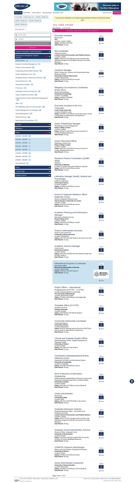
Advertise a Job (58, 13)
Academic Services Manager (67, 246)
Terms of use (87, 478)
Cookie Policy (103, 478)
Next (63, 475)
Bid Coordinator (61, 51)
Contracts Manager (63, 70)
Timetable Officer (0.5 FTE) (67, 305)
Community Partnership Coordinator (70, 321)
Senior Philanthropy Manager (67, 123)
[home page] (22, 6)
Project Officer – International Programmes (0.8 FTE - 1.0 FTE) (69, 288)
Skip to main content (7, 1)
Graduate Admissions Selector (68, 409)
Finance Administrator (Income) (68, 230)
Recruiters (117, 13)
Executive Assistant (63, 35)
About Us (22, 481)
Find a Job (18, 13)
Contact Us (29, 481)
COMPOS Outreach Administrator (69, 447)
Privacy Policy (95, 478)
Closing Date (66, 28)
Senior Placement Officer (66, 141)
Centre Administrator (64, 393)
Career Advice (36, 13)
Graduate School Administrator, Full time (72, 430)
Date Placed (56, 28)
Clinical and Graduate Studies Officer (71, 338)
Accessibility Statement (114, 478)
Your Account (107, 13)
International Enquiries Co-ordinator (70, 263)
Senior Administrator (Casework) (69, 463)
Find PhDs (26, 13)
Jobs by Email (47, 13)
